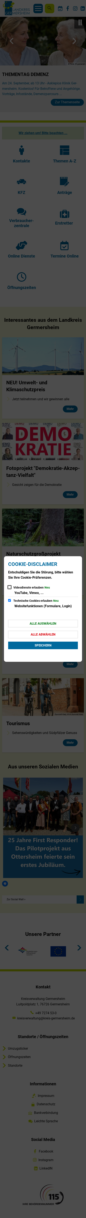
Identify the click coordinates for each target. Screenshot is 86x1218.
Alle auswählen (43, 623)
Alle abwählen (43, 634)
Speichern (43, 645)
